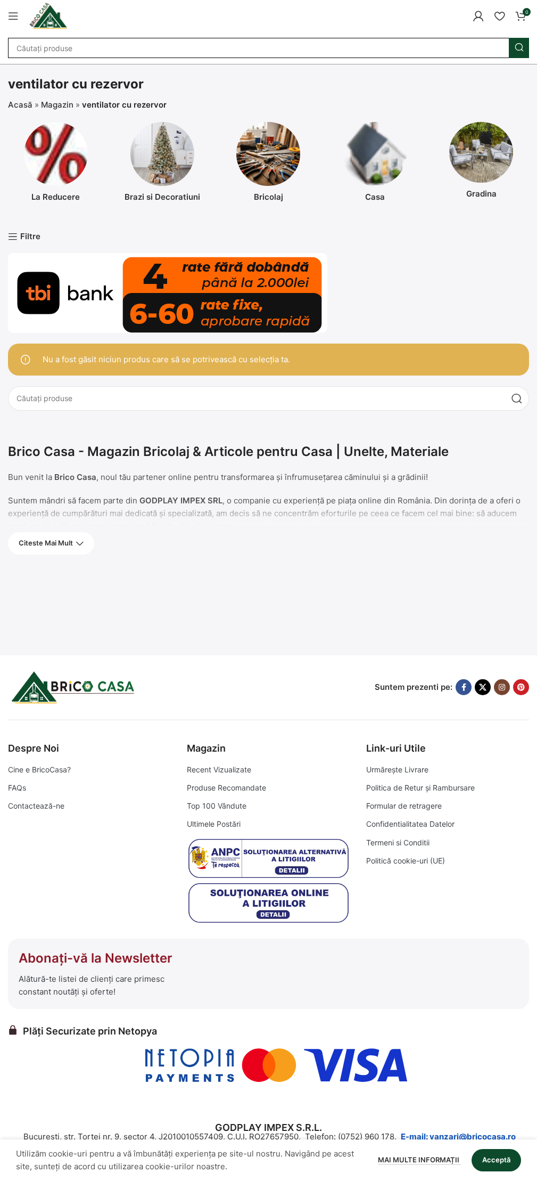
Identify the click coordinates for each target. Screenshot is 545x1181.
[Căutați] (519, 48)
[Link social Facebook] (464, 687)
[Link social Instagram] (502, 687)
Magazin (57, 105)
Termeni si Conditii (398, 842)
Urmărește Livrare (397, 769)
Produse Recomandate (226, 787)
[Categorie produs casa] (375, 165)
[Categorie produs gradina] (481, 163)
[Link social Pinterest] (521, 687)
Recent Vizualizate (219, 769)
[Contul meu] (478, 16)
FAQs (17, 787)
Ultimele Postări (214, 823)
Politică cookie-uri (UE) (405, 860)
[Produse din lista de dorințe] (499, 16)
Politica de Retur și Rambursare (420, 787)
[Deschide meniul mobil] (13, 16)
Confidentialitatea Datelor (410, 823)
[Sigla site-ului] (48, 15)
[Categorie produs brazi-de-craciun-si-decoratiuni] (162, 165)
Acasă (20, 105)
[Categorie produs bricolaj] (269, 165)
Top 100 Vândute (216, 805)
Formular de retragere (404, 805)
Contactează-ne (36, 805)
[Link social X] (483, 687)
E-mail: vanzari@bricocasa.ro (458, 1136)
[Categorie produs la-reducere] (56, 165)
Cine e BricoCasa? (39, 769)
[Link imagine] (74, 686)
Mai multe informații (419, 1159)
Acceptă (496, 1159)
